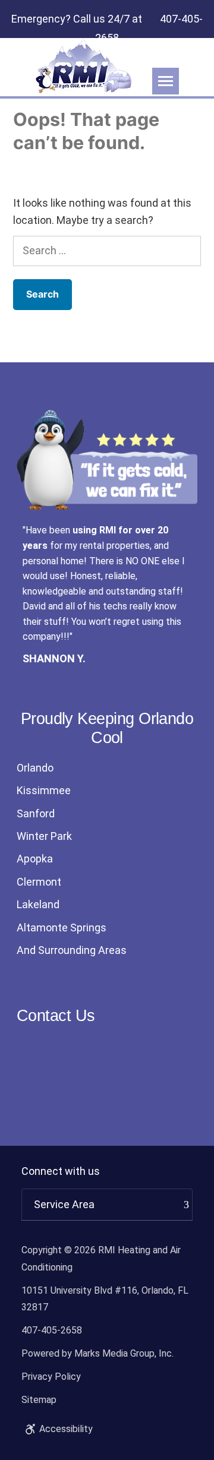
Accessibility (66, 1428)
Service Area (64, 1204)
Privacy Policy (51, 1376)
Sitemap (38, 1399)
